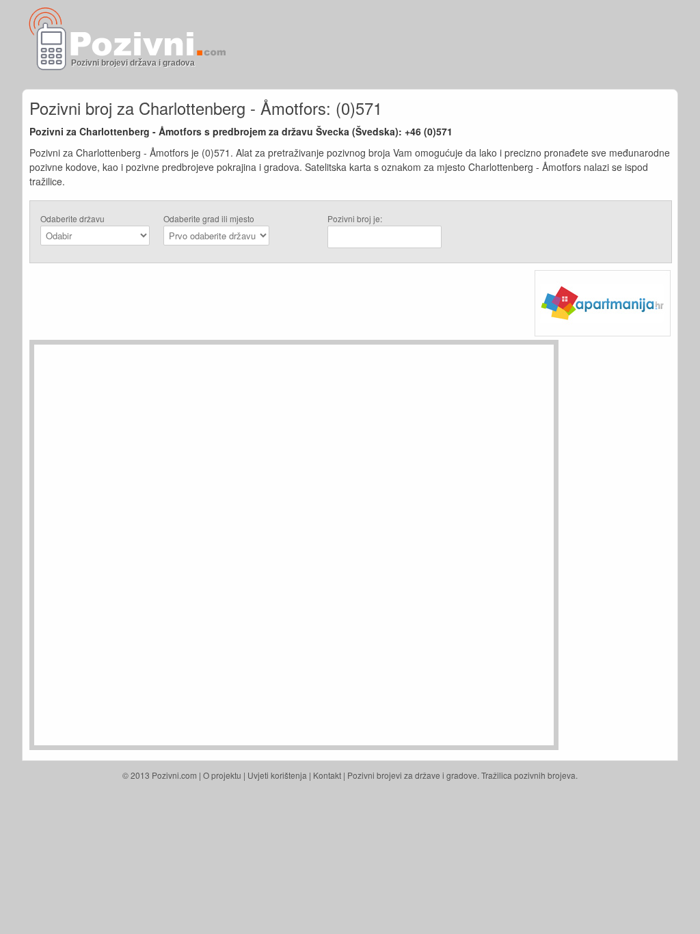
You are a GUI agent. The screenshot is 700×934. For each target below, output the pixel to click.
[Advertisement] (511, 44)
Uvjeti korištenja (277, 775)
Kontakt (327, 775)
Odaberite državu (72, 218)
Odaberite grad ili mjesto (208, 218)
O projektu (222, 775)
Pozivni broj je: (354, 218)
